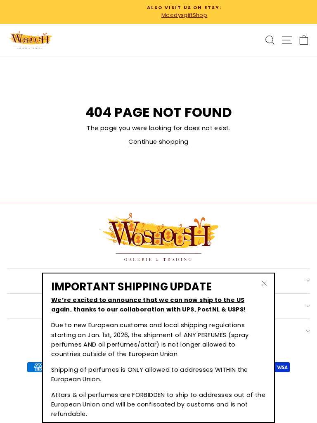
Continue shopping (158, 142)
